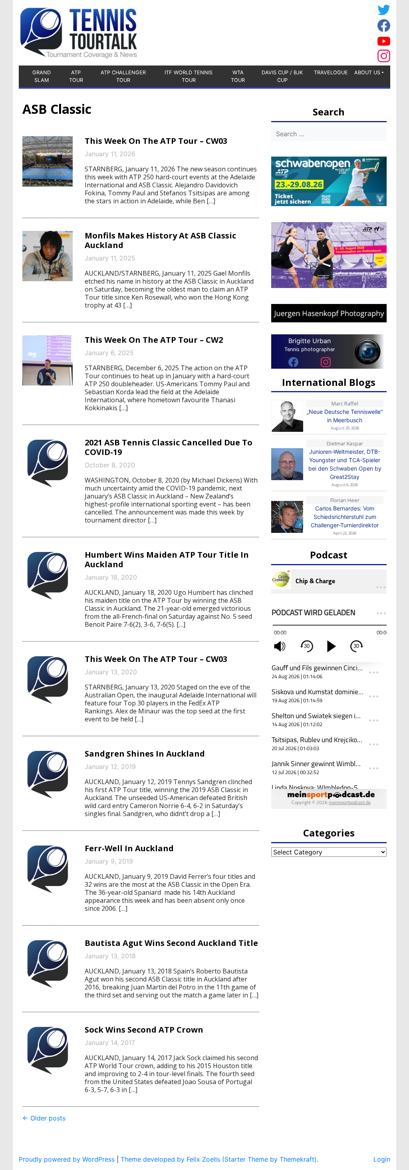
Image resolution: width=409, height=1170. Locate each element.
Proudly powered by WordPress (67, 1159)
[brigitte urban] (293, 362)
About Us (367, 72)
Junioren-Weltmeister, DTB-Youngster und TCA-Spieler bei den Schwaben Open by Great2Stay (344, 464)
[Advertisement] (310, 32)
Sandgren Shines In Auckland (145, 753)
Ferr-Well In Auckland (129, 848)
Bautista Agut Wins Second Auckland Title (171, 943)
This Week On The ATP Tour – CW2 (154, 339)
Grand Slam (41, 76)
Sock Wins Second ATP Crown (144, 1029)
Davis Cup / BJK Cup (282, 76)
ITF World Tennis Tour (188, 76)
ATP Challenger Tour (123, 76)
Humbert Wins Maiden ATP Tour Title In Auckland (167, 559)
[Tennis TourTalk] (78, 32)
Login (381, 1159)
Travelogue (331, 72)
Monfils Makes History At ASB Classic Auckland (160, 240)
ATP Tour (76, 76)
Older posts (44, 1118)
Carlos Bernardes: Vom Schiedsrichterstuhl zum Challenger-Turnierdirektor (345, 516)
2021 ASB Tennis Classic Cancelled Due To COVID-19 (168, 447)
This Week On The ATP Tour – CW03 (156, 140)
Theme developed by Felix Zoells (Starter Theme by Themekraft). (219, 1159)
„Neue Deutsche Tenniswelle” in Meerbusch (345, 415)
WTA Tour (238, 76)
